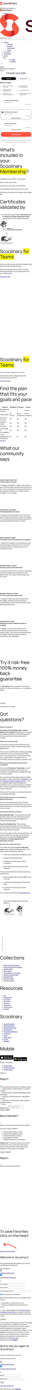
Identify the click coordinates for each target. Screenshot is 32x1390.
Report (7, 1110)
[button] (16, 727)
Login (2, 1382)
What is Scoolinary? (6, 727)
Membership (8, 997)
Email (2, 1375)
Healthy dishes (8, 969)
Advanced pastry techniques (13, 967)
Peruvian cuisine (9, 981)
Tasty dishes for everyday (12, 973)
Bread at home (8, 977)
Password (3, 1379)
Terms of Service (9, 1068)
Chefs (6, 56)
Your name (4, 1284)
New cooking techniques (12, 965)
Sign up (18, 1389)
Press (5, 1035)
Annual (8, 78)
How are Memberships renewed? (11, 812)
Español (13, 62)
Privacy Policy (8, 1066)
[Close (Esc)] (0, 1085)
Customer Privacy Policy (8, 1312)
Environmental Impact (11, 1032)
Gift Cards (7, 1001)
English (13, 60)
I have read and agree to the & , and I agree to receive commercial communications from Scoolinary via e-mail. (15, 1313)
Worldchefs (24, 779)
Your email (3, 1288)
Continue (3, 1319)
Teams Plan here (24, 893)
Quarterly (23, 78)
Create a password (7, 1291)
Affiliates (6, 1041)
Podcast (6, 1009)
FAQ (5, 995)
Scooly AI (6, 1003)
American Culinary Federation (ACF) (14, 781)
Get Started (16, 134)
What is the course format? (9, 741)
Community (7, 54)
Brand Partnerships (10, 1028)
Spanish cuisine (9, 979)
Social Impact (8, 1030)
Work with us (8, 1037)
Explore (6, 42)
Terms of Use (24, 1310)
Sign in (15, 1340)
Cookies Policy (8, 1070)
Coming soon (8, 1007)
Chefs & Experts (9, 1026)
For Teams (7, 52)
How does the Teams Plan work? (10, 844)
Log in (2, 67)
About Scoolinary (9, 1024)
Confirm (8, 1152)
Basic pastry (8, 971)
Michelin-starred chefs (11, 975)
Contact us (7, 1034)
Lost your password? (7, 1386)
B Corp (6, 1039)
